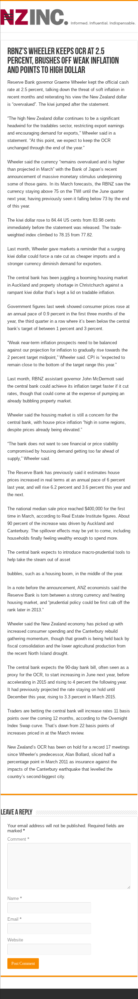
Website (15, 939)
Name (14, 898)
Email (14, 919)
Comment (18, 839)
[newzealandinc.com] (69, 16)
